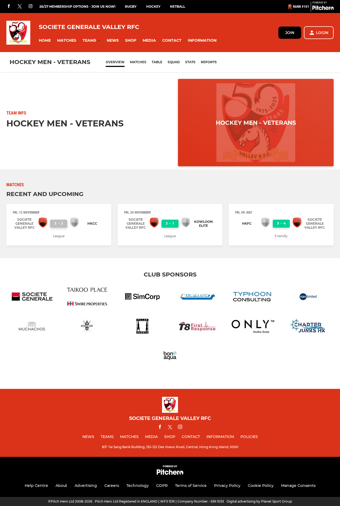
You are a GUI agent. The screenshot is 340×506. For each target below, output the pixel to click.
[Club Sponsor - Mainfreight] (197, 298)
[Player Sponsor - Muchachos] (32, 327)
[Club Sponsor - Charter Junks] (308, 327)
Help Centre (36, 485)
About (61, 485)
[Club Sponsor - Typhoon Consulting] (253, 298)
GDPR (162, 485)
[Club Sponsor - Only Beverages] (253, 327)
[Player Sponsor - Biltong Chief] (87, 327)
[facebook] (8, 6)
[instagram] (30, 6)
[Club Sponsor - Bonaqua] (170, 357)
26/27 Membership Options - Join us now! (77, 6)
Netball (177, 6)
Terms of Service (191, 485)
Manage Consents (298, 485)
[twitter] (20, 6)
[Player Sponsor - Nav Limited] (308, 298)
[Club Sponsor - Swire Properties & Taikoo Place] (87, 298)
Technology (137, 485)
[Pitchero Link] (323, 9)
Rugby (131, 6)
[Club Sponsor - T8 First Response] (197, 327)
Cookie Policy (261, 485)
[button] (45, 40)
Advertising (86, 485)
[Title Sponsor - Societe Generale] (32, 298)
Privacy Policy (227, 485)
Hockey (153, 6)
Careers (111, 485)
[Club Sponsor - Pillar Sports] (142, 327)
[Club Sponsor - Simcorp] (142, 298)
